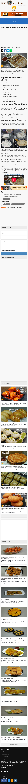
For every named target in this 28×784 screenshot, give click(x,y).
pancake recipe (6, 199)
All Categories (5, 756)
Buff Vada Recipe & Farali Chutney (10, 737)
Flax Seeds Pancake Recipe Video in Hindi (14, 174)
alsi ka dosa (12, 194)
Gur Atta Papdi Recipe (7, 678)
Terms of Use (4, 774)
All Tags (3, 759)
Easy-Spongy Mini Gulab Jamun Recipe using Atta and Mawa (13, 557)
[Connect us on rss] (12, 780)
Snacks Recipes (6, 203)
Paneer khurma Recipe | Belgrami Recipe (11, 402)
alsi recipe (18, 194)
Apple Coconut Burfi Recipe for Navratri (11, 487)
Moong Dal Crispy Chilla (7, 658)
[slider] (3, 207)
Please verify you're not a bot (8, 250)
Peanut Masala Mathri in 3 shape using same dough (13, 578)
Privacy (3, 776)
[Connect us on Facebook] (2, 780)
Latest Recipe (6, 541)
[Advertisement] (14, 35)
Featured (22, 203)
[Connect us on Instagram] (15, 780)
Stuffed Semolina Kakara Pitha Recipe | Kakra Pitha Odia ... (13, 509)
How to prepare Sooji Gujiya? (8, 423)
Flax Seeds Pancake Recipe (12, 75)
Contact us (4, 751)
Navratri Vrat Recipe (15, 203)
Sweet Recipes (6, 383)
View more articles (14, 516)
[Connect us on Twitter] (9, 780)
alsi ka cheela (6, 194)
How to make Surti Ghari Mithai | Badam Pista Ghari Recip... (14, 444)
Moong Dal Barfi (5, 599)
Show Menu (14, 21)
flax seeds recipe (14, 196)
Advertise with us (5, 754)
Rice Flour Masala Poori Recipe (9, 698)
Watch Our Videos (5, 770)
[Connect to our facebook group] (5, 780)
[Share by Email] (2, 50)
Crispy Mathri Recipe (6, 619)
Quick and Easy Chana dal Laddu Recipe (12, 639)
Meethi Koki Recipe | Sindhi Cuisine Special (11, 466)
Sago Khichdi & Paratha (7, 718)
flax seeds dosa (6, 196)
